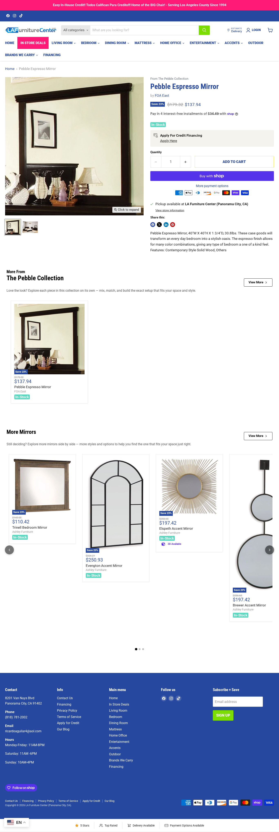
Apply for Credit (68, 723)
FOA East (162, 95)
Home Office (171, 43)
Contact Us (65, 698)
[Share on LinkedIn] (166, 224)
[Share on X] (159, 224)
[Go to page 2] (140, 649)
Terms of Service (69, 717)
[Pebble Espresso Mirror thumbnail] (30, 227)
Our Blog (63, 729)
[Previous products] (9, 549)
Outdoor (255, 43)
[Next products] (269, 549)
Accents (232, 43)
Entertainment (203, 43)
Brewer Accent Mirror (249, 605)
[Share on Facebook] (152, 224)
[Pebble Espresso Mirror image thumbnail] (13, 227)
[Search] (204, 30)
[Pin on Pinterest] (172, 224)
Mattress (143, 43)
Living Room (62, 43)
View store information (169, 210)
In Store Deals (33, 43)
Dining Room (116, 43)
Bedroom (89, 43)
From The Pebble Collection (169, 79)
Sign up (223, 715)
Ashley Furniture (22, 531)
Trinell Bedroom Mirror (29, 527)
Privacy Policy (67, 710)
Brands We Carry (20, 55)
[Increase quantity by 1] (185, 162)
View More (256, 282)
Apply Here (168, 141)
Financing (52, 55)
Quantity (156, 152)
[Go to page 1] (136, 649)
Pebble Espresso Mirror (32, 387)
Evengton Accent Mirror (104, 566)
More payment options (212, 186)
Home (9, 43)
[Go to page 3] (143, 649)
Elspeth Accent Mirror (176, 528)
